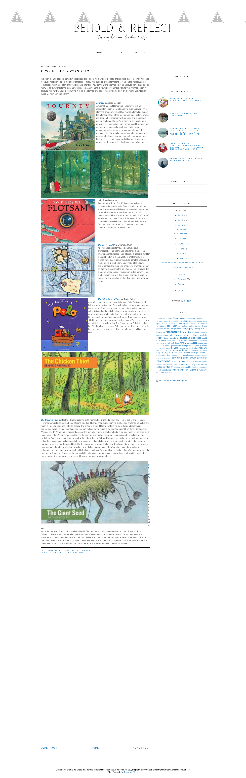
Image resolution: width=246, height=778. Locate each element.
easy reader (161, 340)
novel (185, 355)
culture (159, 338)
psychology (202, 358)
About (119, 53)
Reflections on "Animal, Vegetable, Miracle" (183, 262)
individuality (193, 350)
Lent (205, 321)
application (172, 326)
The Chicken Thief (49, 420)
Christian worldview (187, 319)
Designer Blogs (131, 772)
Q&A (158, 324)
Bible (175, 318)
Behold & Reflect (123, 28)
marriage (194, 353)
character (160, 332)
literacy (187, 353)
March (182, 274)
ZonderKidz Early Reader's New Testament (186, 99)
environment (182, 340)
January (182, 284)
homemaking (176, 350)
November (182, 234)
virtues (176, 370)
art (179, 326)
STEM (164, 324)
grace (197, 346)
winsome (184, 370)
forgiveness (202, 343)
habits (168, 348)
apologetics (161, 326)
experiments (161, 343)
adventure (194, 324)
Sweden (172, 324)
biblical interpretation (172, 329)
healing (174, 348)
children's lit (58, 553)
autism (191, 326)
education (171, 340)
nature (180, 355)
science (177, 365)
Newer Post (141, 748)
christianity (188, 332)
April (182, 259)
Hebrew (179, 321)
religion (198, 361)
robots (159, 365)
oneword (191, 355)
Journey (100, 103)
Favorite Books (162, 321)
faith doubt (175, 343)
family (183, 342)
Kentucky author (195, 321)
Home (100, 53)
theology (195, 367)
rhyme (204, 361)
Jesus (185, 321)
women (194, 369)
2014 (180, 225)
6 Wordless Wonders (183, 267)
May (182, 254)
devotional (174, 338)
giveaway (190, 346)
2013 (180, 291)
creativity (203, 335)
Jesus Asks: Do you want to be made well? (187, 159)
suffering (177, 367)
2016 (180, 215)
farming (190, 343)
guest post (160, 348)
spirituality (168, 367)
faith (168, 343)
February (182, 279)
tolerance (203, 367)
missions (167, 355)
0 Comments (82, 550)
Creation (199, 319)
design (166, 338)
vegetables (166, 370)
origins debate (201, 355)
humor (185, 350)
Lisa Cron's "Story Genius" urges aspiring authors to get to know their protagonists (187, 146)
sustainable (186, 367)
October (182, 239)
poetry (185, 358)
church (198, 332)
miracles (159, 355)
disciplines (196, 338)
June (182, 249)
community (168, 335)
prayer (193, 358)
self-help (185, 364)
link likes (179, 353)
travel (158, 370)
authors (185, 326)
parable (167, 358)
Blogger (187, 301)
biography (188, 328)
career (204, 329)
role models (167, 365)
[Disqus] (95, 616)
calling (197, 329)
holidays (203, 348)
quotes (174, 361)
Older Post (49, 748)
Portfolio (142, 53)
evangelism (193, 340)
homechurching (162, 350)
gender (174, 346)
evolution (203, 340)
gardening (167, 346)
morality (174, 355)
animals (204, 324)
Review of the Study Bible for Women (183, 114)
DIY (205, 319)
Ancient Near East (164, 319)
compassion (181, 335)
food (195, 343)
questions (163, 361)
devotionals (185, 338)
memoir (203, 352)
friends (159, 346)
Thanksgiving (183, 324)
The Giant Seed (149, 480)
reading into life (186, 361)
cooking (193, 335)
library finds (76, 553)
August (182, 244)
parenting (177, 357)
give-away (181, 346)
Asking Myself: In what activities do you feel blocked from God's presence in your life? (185, 131)
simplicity (195, 364)
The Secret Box (105, 245)
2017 (181, 210)
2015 (180, 220)
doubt (204, 338)
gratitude (203, 346)
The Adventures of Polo (109, 299)
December (182, 229)
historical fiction (192, 348)
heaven (182, 348)
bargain (198, 326)
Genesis (172, 321)
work (171, 372)
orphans (159, 358)
